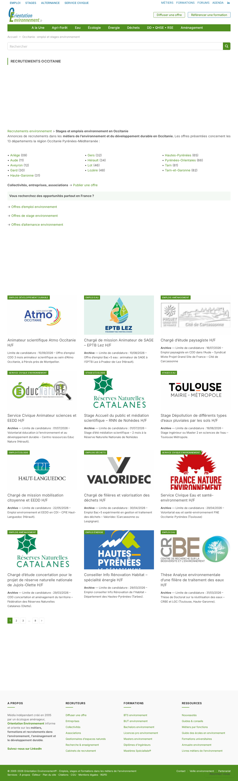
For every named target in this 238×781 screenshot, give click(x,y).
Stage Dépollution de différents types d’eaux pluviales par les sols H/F (194, 418)
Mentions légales (88, 774)
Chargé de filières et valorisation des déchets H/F (117, 497)
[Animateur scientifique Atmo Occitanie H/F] (42, 315)
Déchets (133, 27)
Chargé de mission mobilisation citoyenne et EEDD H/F (35, 497)
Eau (78, 27)
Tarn (168, 165)
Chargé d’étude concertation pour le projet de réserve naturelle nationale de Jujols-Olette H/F (39, 580)
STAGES (30, 3)
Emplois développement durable (28, 297)
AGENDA (217, 2)
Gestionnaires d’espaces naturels (86, 738)
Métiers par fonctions (195, 727)
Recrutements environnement (29, 131)
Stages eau (169, 372)
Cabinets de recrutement (81, 750)
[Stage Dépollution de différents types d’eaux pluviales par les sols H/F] (196, 390)
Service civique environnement (28, 372)
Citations (63, 774)
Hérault (93, 160)
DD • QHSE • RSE (160, 27)
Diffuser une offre (169, 15)
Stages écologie (95, 372)
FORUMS (203, 2)
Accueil (12, 37)
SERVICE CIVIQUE (77, 3)
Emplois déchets (96, 452)
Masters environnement (138, 738)
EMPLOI (15, 3)
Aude (14, 160)
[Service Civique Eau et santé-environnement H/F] (196, 470)
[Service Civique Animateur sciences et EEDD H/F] (42, 390)
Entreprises (72, 721)
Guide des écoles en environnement (203, 732)
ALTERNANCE (50, 3)
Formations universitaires (197, 738)
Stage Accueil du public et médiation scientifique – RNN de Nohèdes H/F (116, 418)
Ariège (15, 155)
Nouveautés (189, 715)
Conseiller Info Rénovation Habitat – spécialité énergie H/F (115, 577)
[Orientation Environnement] (25, 15)
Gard (13, 170)
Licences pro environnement (141, 732)
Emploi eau (92, 297)
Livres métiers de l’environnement (202, 750)
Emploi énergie (94, 532)
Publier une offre (85, 185)
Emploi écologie (18, 452)
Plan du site (49, 774)
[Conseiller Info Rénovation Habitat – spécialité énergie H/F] (119, 550)
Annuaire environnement (196, 744)
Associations (73, 732)
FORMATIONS (185, 2)
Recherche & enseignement (82, 744)
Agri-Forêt (59, 27)
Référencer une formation (209, 15)
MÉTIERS (167, 2)
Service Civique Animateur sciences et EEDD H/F (41, 418)
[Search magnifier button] (226, 46)
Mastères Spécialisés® (137, 750)
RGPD (103, 774)
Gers (91, 155)
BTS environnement (135, 715)
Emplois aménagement (175, 297)
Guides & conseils (192, 721)
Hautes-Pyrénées (178, 155)
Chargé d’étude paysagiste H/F (188, 340)
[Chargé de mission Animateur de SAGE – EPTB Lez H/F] (119, 315)
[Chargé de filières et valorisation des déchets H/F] (119, 470)
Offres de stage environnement (34, 216)
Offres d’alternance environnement (37, 224)
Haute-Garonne (22, 175)
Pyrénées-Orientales (180, 160)
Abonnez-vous (219, 774)
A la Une (38, 27)
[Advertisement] (119, 98)
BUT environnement (136, 721)
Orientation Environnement (39, 771)
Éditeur (36, 774)
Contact (180, 771)
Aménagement (192, 27)
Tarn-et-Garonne (177, 170)
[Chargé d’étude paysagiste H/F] (196, 315)
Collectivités (73, 727)
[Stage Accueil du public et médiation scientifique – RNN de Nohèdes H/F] (119, 390)
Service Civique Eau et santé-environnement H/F (187, 497)
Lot (90, 165)
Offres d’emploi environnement (34, 207)
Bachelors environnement (139, 727)
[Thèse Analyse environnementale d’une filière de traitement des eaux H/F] (196, 550)
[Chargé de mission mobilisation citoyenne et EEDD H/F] (42, 470)
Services (12, 774)
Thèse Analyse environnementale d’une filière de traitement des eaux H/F (192, 580)
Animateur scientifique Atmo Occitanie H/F (41, 342)
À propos (25, 774)
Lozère (93, 170)
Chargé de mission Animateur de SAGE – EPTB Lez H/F (119, 342)
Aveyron (16, 165)
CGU (73, 774)
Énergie (114, 27)
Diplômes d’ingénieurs (137, 744)
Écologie (94, 27)
